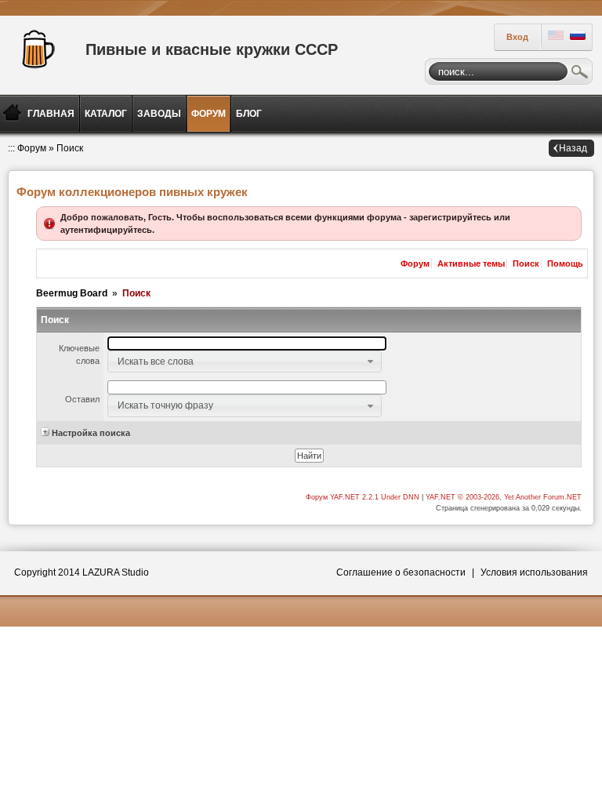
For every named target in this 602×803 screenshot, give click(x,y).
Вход (517, 37)
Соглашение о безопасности (401, 572)
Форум (31, 148)
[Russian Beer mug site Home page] (35, 47)
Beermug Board (71, 293)
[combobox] (244, 361)
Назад (573, 148)
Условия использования (534, 572)
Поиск (580, 74)
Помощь (565, 263)
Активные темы (471, 263)
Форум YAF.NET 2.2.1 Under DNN (364, 497)
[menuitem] (52, 113)
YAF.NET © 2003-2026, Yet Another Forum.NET (504, 497)
